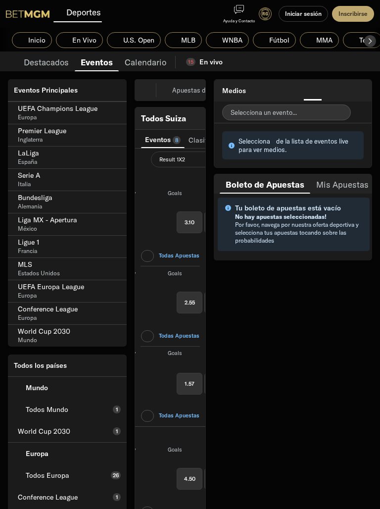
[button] (370, 41)
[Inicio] (27, 14)
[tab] (46, 61)
